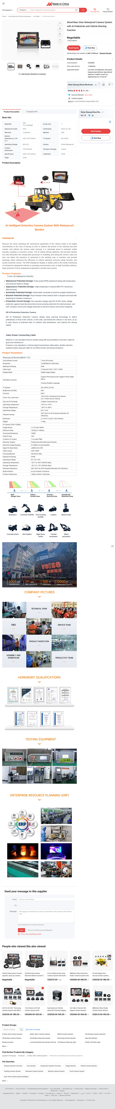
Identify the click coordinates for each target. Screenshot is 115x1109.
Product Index (103, 1089)
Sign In (70, 101)
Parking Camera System (12, 1071)
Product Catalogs (34, 1029)
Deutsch (66, 1093)
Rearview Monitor (91, 1038)
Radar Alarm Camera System (40, 1034)
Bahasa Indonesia (65, 1095)
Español (25, 1093)
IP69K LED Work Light (92, 1042)
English (18, 1093)
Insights (62, 1091)
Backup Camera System (56, 1071)
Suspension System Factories (50, 1066)
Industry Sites (79, 1089)
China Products (20, 1089)
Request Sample (106, 53)
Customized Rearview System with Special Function (44, 1042)
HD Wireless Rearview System (40, 1038)
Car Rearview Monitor (48, 16)
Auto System (31, 1066)
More (4, 1081)
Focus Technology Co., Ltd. (43, 1100)
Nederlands (74, 1093)
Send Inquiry (74, 48)
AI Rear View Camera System (12, 1034)
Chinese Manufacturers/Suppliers (38, 1089)
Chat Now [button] (91, 48)
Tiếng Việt (54, 1095)
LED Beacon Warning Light (67, 1042)
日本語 (95, 1093)
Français (41, 1093)
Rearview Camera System (34, 1071)
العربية (82, 1093)
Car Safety (36, 16)
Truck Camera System (76, 1071)
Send (21, 930)
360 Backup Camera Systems (95, 1034)
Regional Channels (91, 1089)
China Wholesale (55, 1089)
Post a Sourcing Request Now (29, 934)
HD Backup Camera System (11, 1038)
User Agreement (70, 1100)
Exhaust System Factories (13, 1066)
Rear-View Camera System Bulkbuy (16, 1076)
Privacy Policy (91, 1100)
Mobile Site (54, 1091)
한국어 (89, 1093)
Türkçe (47, 1095)
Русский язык (50, 1093)
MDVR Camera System (65, 1034)
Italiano (59, 1093)
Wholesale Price (67, 1089)
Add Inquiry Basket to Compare (33, 74)
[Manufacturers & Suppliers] (57, 4)
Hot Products (9, 1089)
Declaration (80, 1100)
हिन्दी (100, 1093)
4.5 (82, 115)
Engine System (71, 1066)
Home (4, 16)
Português (33, 1093)
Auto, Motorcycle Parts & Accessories (19, 16)
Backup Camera (7, 1042)
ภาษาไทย (107, 1093)
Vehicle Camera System (89, 1066)
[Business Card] (110, 121)
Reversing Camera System (67, 1038)
